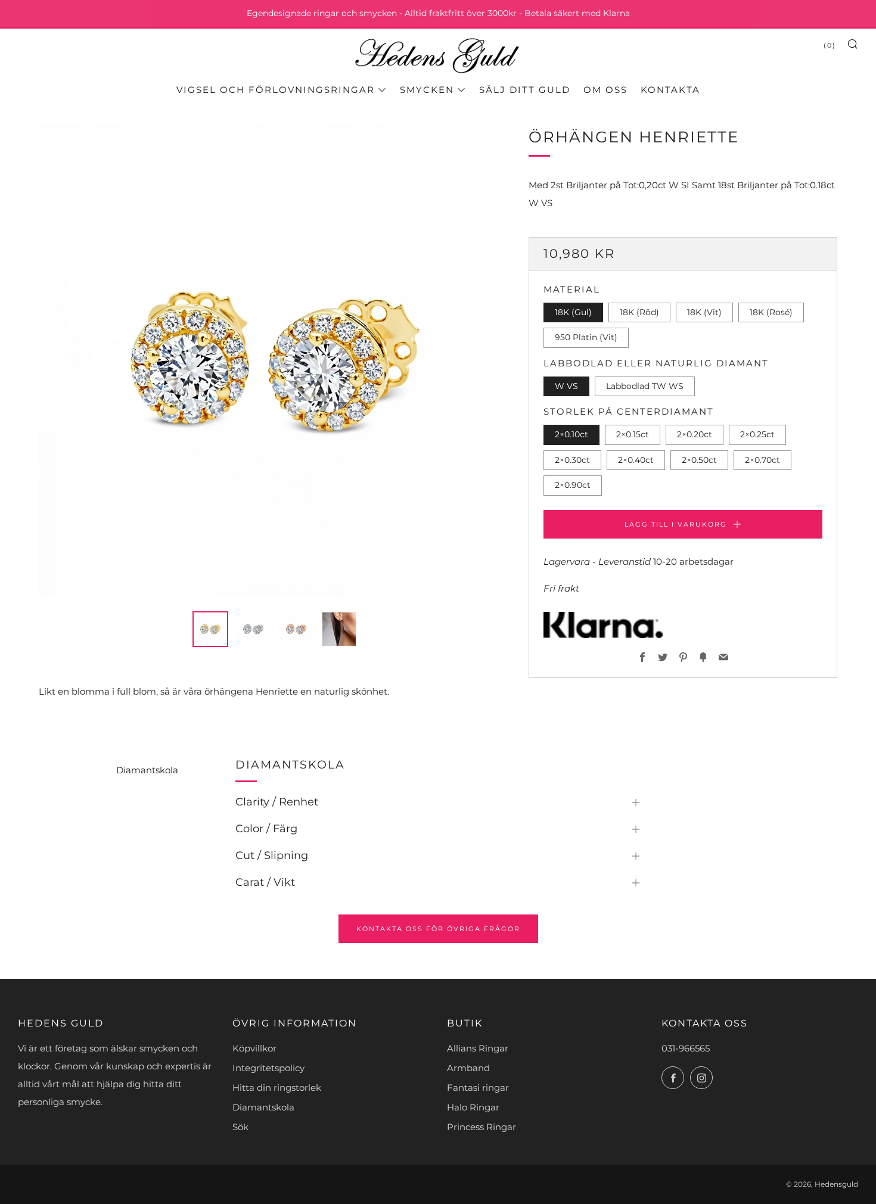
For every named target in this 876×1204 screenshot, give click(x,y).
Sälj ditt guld (524, 89)
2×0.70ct (762, 460)
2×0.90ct (573, 485)
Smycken (427, 89)
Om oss (605, 89)
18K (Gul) (573, 312)
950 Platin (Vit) (586, 337)
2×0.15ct (632, 434)
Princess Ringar (481, 1127)
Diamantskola (147, 770)
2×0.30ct (572, 460)
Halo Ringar (473, 1107)
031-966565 (685, 1048)
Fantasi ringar (478, 1087)
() (830, 45)
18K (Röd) (639, 312)
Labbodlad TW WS (645, 386)
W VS (566, 386)
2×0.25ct (757, 434)
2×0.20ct (694, 434)
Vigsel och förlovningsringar (275, 89)
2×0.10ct (571, 434)
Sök (240, 1127)
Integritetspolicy (268, 1068)
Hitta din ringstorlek (276, 1087)
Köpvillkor (254, 1048)
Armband (468, 1068)
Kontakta (670, 89)
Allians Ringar (477, 1048)
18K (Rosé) (771, 312)
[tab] (210, 629)
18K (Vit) (704, 312)
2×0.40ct (636, 460)
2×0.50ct (699, 460)
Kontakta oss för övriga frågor (438, 929)
